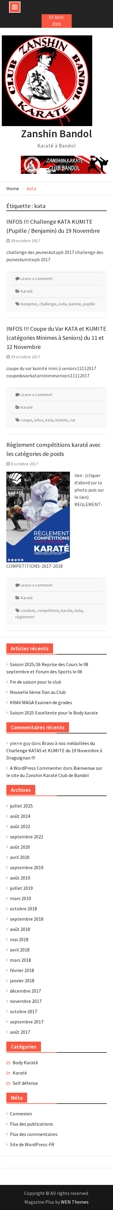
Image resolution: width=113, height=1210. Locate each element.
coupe (26, 420)
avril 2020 (20, 857)
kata (63, 304)
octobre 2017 (23, 1011)
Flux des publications (31, 1124)
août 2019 (20, 878)
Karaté (27, 291)
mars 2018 (20, 960)
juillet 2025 (21, 806)
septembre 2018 (26, 919)
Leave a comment (36, 278)
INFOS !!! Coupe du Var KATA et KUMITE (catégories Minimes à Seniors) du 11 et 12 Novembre (56, 337)
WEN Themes (75, 1202)
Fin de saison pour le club (35, 682)
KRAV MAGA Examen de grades (41, 702)
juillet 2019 (21, 888)
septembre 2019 (26, 867)
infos (38, 420)
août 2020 (20, 847)
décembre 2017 (25, 991)
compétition (48, 610)
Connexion (21, 1114)
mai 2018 (19, 939)
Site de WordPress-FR (32, 1144)
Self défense (25, 1083)
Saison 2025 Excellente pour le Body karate (54, 713)
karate (67, 610)
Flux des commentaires (34, 1134)
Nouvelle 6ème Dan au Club (38, 692)
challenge (48, 304)
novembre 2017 (26, 1001)
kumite (75, 304)
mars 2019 (20, 898)
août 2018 (20, 929)
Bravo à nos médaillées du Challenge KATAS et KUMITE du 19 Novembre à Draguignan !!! (54, 750)
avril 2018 (20, 950)
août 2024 (20, 816)
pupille (89, 304)
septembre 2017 (26, 1022)
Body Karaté (25, 1062)
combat (28, 610)
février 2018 (22, 970)
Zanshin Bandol (56, 133)
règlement (24, 617)
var (73, 420)
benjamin (29, 304)
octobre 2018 (23, 909)
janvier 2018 (22, 980)
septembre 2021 (26, 837)
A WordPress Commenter (36, 768)
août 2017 (20, 1032)
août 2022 (20, 826)
